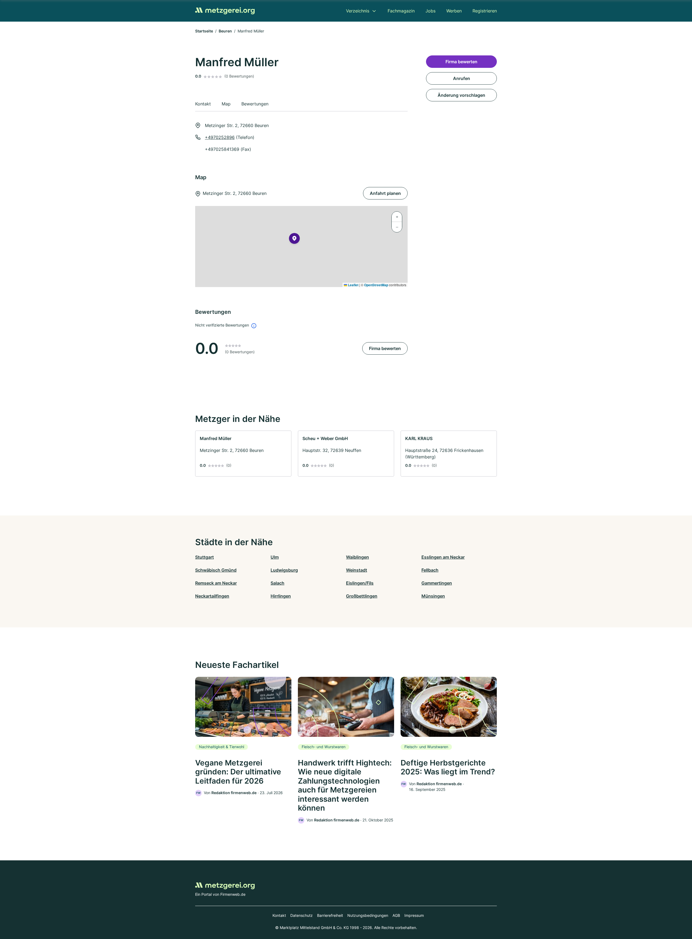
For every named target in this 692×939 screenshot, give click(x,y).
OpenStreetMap (376, 284)
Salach (277, 583)
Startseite (204, 31)
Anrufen (461, 78)
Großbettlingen (361, 596)
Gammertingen (436, 583)
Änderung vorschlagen (461, 95)
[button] (294, 239)
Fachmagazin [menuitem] (401, 11)
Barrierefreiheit (330, 915)
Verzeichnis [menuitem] (357, 11)
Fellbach (429, 570)
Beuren (225, 31)
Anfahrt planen (385, 193)
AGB (396, 915)
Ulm (275, 557)
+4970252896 (220, 137)
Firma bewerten (385, 348)
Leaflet (352, 284)
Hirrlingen (281, 596)
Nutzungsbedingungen (367, 915)
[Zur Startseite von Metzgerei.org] (225, 11)
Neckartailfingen (212, 596)
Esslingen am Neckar (443, 557)
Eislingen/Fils (360, 583)
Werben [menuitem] (454, 11)
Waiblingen (357, 557)
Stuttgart (204, 557)
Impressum (414, 915)
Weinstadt (356, 570)
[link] (243, 454)
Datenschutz (301, 915)
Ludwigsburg (284, 570)
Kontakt (279, 915)
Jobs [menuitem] (430, 11)
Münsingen (433, 596)
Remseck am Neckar (216, 583)
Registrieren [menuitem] (485, 11)
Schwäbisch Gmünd (216, 570)
